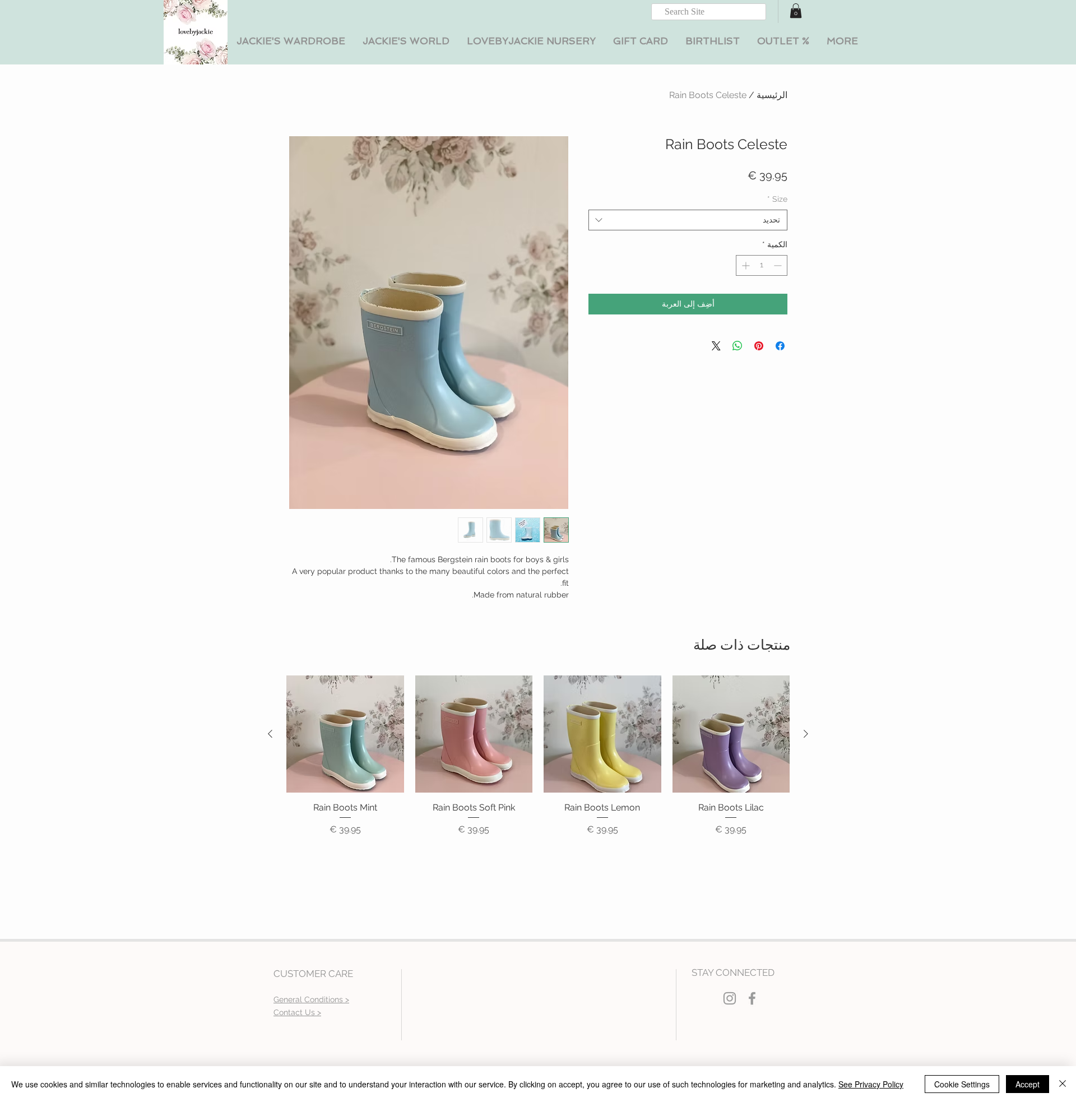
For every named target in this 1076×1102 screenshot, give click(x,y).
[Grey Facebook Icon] (752, 998)
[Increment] (745, 265)
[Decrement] (779, 265)
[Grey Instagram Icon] (729, 998)
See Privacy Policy (870, 1084)
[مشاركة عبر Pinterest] (759, 346)
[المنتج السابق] (806, 733)
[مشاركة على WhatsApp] (737, 346)
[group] (538, 762)
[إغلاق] (1062, 1084)
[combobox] (687, 220)
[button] (291, 41)
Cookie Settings (962, 1084)
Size (777, 199)
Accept (1027, 1084)
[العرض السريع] (731, 734)
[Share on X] (716, 346)
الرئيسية (772, 95)
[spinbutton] (762, 265)
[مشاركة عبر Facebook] (780, 346)
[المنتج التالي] (270, 733)
